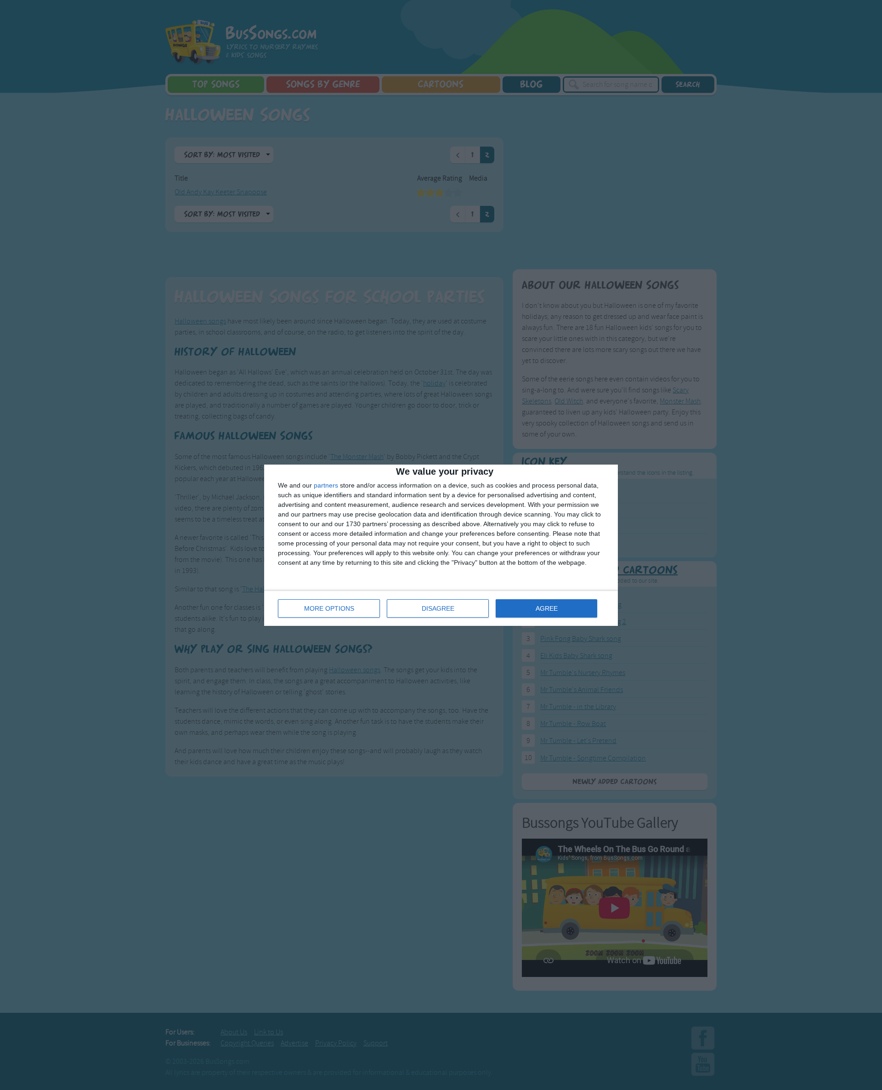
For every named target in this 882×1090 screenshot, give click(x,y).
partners (326, 485)
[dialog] (441, 545)
